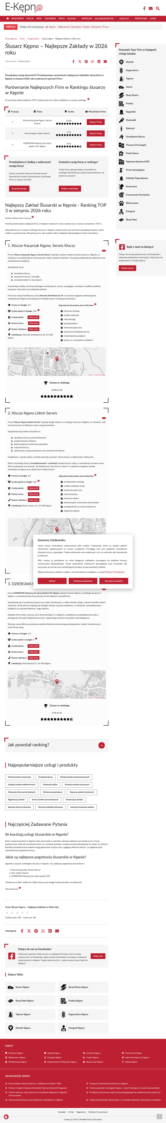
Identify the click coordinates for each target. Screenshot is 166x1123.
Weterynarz (132, 203)
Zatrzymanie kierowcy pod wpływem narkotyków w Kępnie (36, 1100)
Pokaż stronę (33, 323)
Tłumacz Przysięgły (136, 145)
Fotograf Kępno (76, 1028)
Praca (62, 19)
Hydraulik (131, 120)
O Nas (71, 1112)
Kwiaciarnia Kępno (133, 1053)
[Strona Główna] (7, 19)
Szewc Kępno (22, 987)
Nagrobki (131, 112)
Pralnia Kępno (75, 1001)
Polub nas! (98, 956)
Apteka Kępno (53, 1053)
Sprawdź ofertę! (19, 189)
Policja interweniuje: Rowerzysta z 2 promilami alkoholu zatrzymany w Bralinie (125, 1100)
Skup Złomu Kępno (78, 987)
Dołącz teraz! (127, 268)
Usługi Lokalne (33, 39)
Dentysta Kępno (15, 1053)
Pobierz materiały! (69, 189)
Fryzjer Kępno (92, 1057)
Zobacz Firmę (95, 122)
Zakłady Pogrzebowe (137, 178)
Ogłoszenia (50, 19)
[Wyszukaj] (157, 8)
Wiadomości (17, 19)
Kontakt (62, 1112)
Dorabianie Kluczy (135, 137)
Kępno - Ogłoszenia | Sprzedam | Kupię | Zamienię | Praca (79, 27)
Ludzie (153, 19)
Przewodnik (141, 19)
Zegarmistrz (132, 70)
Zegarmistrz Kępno (78, 1014)
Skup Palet (131, 220)
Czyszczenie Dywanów (138, 195)
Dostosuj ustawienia (83, 581)
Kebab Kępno (131, 1062)
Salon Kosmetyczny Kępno (137, 1057)
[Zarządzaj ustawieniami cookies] (6, 1116)
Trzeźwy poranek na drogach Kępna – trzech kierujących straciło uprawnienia (124, 1088)
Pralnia (129, 103)
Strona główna (11, 39)
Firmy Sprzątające (135, 170)
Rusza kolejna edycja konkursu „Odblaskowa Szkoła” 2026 (35, 1084)
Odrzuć (52, 581)
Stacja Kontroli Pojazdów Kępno (62, 1062)
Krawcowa (131, 186)
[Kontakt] (150, 8)
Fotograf (130, 211)
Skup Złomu (132, 95)
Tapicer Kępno (23, 1014)
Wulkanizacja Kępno (17, 1062)
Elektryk (130, 128)
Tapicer (130, 79)
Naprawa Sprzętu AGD (137, 162)
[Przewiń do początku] (159, 1116)
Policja (30, 19)
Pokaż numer (33, 329)
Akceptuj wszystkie (114, 581)
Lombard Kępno (93, 1053)
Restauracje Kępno (94, 1062)
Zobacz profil (33, 317)
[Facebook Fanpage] (143, 8)
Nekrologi (87, 19)
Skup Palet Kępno (25, 1001)
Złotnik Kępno (23, 1028)
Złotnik (130, 62)
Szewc (129, 87)
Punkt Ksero (132, 153)
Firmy (39, 19)
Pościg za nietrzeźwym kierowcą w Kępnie (108, 1084)
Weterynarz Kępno (16, 1057)
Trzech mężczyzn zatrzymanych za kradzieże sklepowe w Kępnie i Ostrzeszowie (38, 1094)
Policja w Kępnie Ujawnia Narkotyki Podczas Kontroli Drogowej (38, 1088)
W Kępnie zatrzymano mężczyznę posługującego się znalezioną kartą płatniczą (124, 1092)
